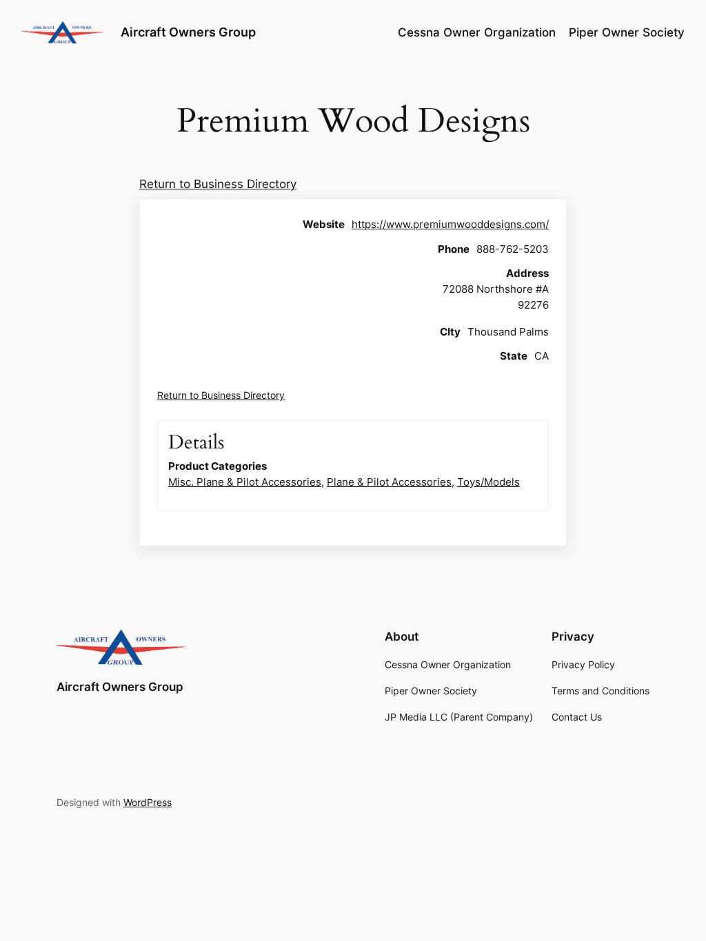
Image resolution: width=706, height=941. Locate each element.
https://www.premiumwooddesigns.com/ (450, 224)
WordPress (147, 802)
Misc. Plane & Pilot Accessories (244, 481)
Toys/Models (488, 481)
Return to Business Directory (217, 184)
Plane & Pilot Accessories (389, 481)
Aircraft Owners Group (188, 32)
